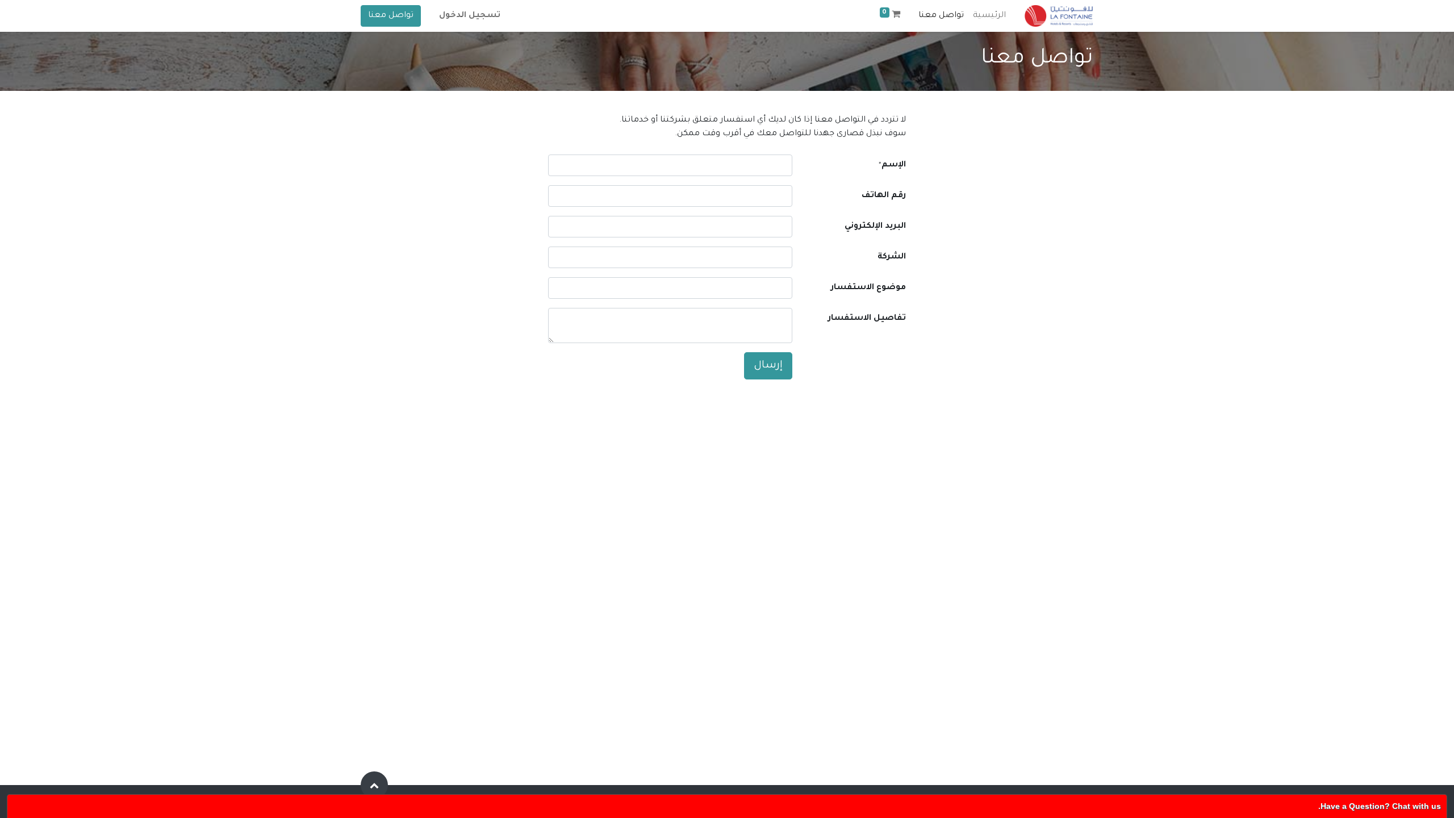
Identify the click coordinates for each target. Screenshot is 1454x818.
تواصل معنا (390, 15)
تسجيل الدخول (469, 15)
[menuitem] (989, 16)
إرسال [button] (768, 366)
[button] (374, 785)
